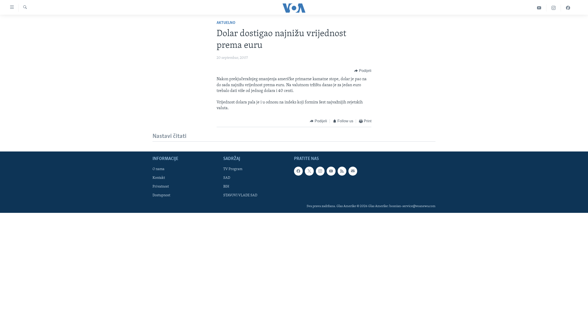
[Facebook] (568, 7)
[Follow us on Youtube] (331, 171)
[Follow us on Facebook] (298, 171)
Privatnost (161, 186)
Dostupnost (161, 195)
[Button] (362, 71)
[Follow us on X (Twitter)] (309, 171)
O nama (158, 169)
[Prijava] (352, 171)
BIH (226, 186)
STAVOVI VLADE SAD (240, 195)
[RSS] (342, 171)
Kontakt (159, 178)
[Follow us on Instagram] (320, 171)
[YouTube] (539, 7)
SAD (226, 178)
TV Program (232, 169)
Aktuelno (226, 23)
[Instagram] (553, 7)
